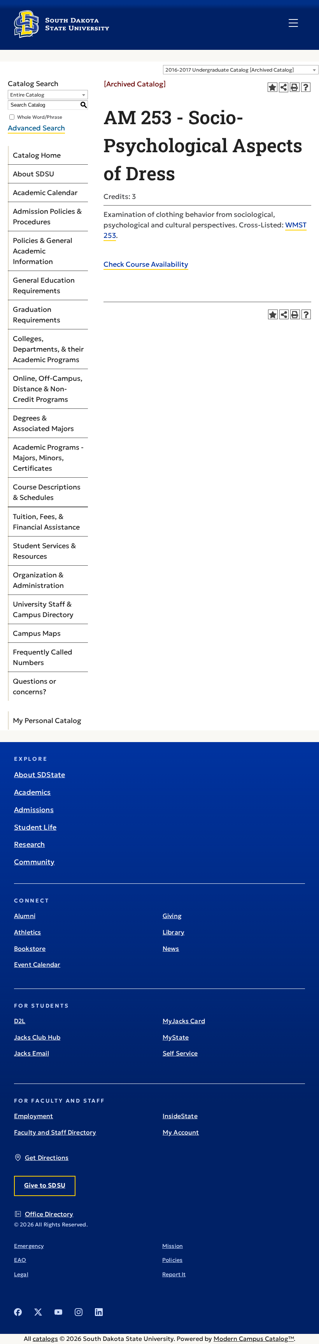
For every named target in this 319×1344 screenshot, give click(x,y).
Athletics (27, 932)
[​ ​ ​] (293, 23)
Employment (33, 1116)
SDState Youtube (58, 1312)
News (171, 948)
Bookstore (30, 948)
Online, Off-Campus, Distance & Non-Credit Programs (47, 389)
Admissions (34, 809)
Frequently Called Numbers (42, 657)
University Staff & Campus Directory (43, 609)
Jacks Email (31, 1053)
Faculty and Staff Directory (55, 1132)
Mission (172, 1245)
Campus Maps (37, 633)
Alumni (24, 916)
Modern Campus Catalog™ (254, 1338)
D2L (19, 1021)
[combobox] (241, 69)
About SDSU (33, 173)
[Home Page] (61, 35)
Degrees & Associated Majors (43, 423)
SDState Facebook (18, 1312)
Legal (21, 1274)
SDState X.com (38, 1312)
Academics (32, 792)
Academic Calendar (45, 192)
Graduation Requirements (36, 314)
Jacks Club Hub (37, 1037)
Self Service (180, 1053)
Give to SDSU (44, 1185)
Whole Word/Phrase (39, 117)
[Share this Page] (284, 87)
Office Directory (49, 1214)
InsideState (180, 1116)
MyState (176, 1037)
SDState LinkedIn (99, 1312)
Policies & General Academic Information (42, 251)
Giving (172, 916)
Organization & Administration (38, 580)
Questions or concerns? (34, 686)
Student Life (35, 827)
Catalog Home (37, 155)
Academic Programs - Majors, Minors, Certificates (48, 458)
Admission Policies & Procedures (47, 216)
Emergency (29, 1245)
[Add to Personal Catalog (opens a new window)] (272, 87)
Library (173, 932)
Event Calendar (37, 964)
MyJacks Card (184, 1021)
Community (34, 861)
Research (29, 844)
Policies (172, 1259)
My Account (181, 1132)
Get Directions (46, 1157)
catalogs (45, 1338)
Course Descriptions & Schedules (47, 492)
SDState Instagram (78, 1312)
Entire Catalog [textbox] (27, 94)
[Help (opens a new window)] (306, 87)
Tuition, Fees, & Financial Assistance (46, 521)
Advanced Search (36, 127)
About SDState (39, 774)
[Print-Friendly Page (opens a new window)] (295, 87)
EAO (20, 1259)
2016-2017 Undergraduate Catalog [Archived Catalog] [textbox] (229, 70)
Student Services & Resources (44, 551)
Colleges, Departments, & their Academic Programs (48, 349)
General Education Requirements (44, 285)
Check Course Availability (145, 264)
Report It (174, 1274)
